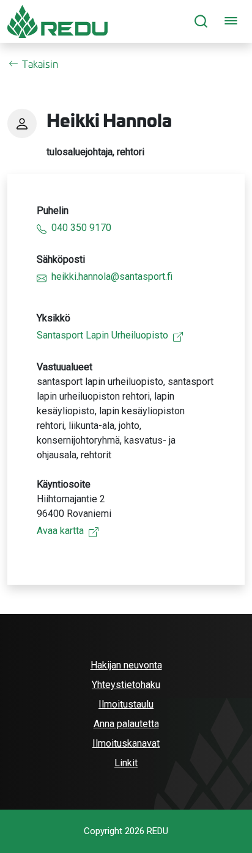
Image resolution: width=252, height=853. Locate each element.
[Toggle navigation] (231, 21)
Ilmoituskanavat (126, 743)
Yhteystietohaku (126, 684)
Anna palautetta (126, 724)
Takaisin (40, 63)
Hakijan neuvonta (126, 665)
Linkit (126, 763)
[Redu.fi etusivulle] (57, 21)
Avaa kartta (60, 530)
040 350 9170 (81, 227)
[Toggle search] (201, 21)
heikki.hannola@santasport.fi (111, 276)
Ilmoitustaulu (126, 704)
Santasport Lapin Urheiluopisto (102, 335)
